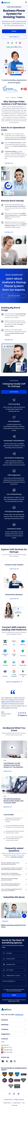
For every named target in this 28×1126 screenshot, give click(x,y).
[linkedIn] (14, 1093)
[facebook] (9, 1093)
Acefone (10, 1099)
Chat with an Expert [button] (14, 296)
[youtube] (18, 1093)
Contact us (19, 1015)
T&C (18, 1001)
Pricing (14, 31)
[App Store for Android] (7, 1061)
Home (7, 97)
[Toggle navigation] (25, 2)
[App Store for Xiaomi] (11, 1061)
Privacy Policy (7, 1103)
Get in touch (14, 392)
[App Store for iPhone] (2, 1061)
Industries (13, 97)
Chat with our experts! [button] (17, 857)
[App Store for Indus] (14, 1061)
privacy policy (11, 1001)
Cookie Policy (16, 1103)
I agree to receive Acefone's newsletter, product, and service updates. (14, 990)
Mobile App (5, 1057)
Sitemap (15, 1105)
